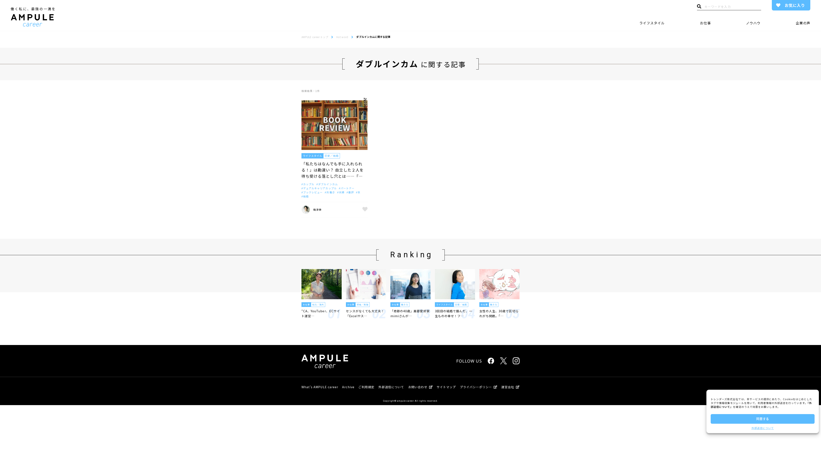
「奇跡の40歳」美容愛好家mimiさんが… (410, 313)
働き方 (404, 304)
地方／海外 (318, 304)
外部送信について (763, 428)
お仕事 (705, 22)
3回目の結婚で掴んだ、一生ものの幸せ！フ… (453, 313)
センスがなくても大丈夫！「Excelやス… (365, 313)
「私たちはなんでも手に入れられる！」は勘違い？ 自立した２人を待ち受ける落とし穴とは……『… (332, 170)
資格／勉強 (362, 304)
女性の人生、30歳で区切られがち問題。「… (499, 313)
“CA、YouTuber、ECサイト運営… (320, 313)
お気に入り (795, 5)
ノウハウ (753, 22)
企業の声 (803, 22)
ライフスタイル (652, 22)
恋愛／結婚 (331, 155)
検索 (699, 7)
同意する (762, 418)
